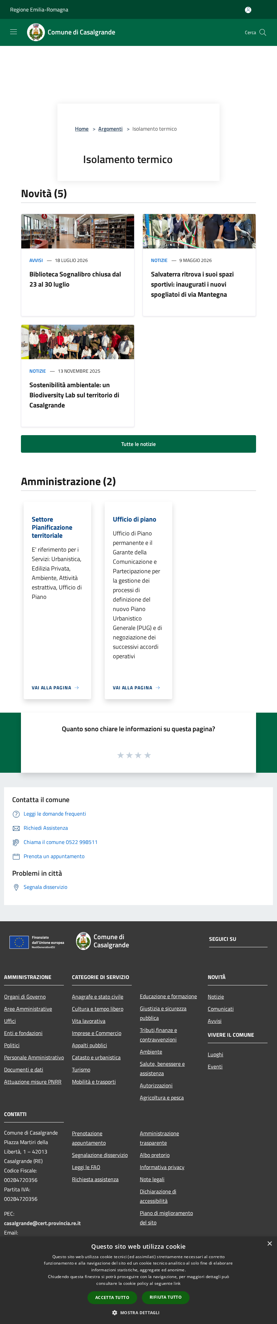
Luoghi (215, 1054)
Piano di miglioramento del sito (166, 1217)
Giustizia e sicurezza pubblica (163, 1013)
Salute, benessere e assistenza (162, 1068)
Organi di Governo (25, 996)
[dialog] (138, 1280)
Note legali (152, 1179)
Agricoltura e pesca (162, 1097)
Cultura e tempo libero (97, 1009)
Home (82, 129)
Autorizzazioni (156, 1085)
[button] (138, 1312)
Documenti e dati (23, 1069)
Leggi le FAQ (86, 1167)
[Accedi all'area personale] (248, 10)
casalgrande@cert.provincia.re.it (42, 1223)
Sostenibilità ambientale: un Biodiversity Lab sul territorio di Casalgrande (74, 394)
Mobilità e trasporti (94, 1082)
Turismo (81, 1069)
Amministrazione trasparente (159, 1138)
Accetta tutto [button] (112, 1297)
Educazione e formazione (168, 996)
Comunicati (221, 1009)
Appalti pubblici (89, 1045)
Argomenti (110, 129)
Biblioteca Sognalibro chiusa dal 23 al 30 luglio (75, 279)
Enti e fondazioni (23, 1033)
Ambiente (151, 1052)
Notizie (159, 260)
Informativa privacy (162, 1167)
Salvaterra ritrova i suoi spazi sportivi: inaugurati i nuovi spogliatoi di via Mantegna (192, 284)
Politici (12, 1045)
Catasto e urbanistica (96, 1057)
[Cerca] (263, 32)
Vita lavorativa (88, 1021)
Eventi (215, 1066)
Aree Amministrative (28, 1009)
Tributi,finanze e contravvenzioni (158, 1034)
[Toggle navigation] (13, 32)
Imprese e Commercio (96, 1033)
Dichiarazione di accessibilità (158, 1196)
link (177, 1283)
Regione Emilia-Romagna (39, 9)
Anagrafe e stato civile (97, 996)
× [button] (269, 1243)
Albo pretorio (155, 1155)
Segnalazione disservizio (100, 1155)
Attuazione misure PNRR (32, 1082)
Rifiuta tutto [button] (166, 1297)
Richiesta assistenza (95, 1179)
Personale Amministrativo (34, 1057)
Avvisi (36, 260)
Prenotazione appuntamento (89, 1138)
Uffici (10, 1021)
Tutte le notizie (138, 444)
